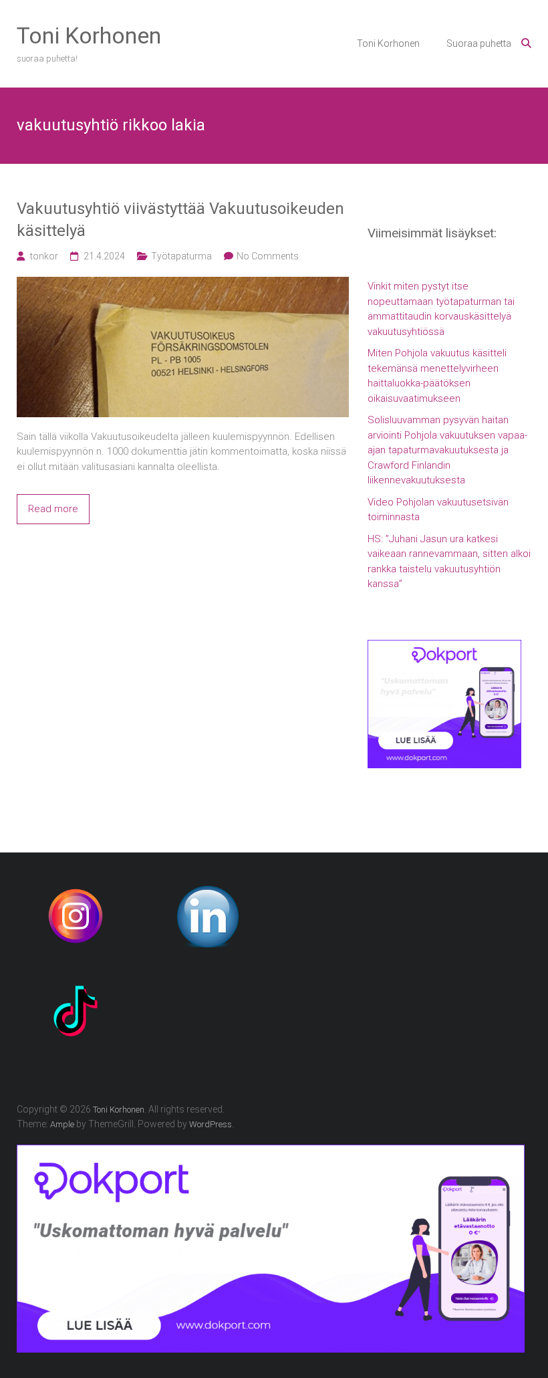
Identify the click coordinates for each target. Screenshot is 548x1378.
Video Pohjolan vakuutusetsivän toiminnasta (438, 510)
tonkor (44, 256)
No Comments (268, 256)
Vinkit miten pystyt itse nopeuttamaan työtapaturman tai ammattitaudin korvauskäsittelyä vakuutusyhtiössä (441, 309)
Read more (53, 509)
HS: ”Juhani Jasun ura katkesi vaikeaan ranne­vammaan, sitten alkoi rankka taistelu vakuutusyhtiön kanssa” (449, 561)
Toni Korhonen (89, 35)
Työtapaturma (181, 256)
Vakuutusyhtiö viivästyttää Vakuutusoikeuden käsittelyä (180, 220)
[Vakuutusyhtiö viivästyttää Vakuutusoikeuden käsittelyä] (183, 284)
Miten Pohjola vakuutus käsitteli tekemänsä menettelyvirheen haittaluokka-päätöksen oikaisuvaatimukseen (437, 376)
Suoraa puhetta (478, 43)
